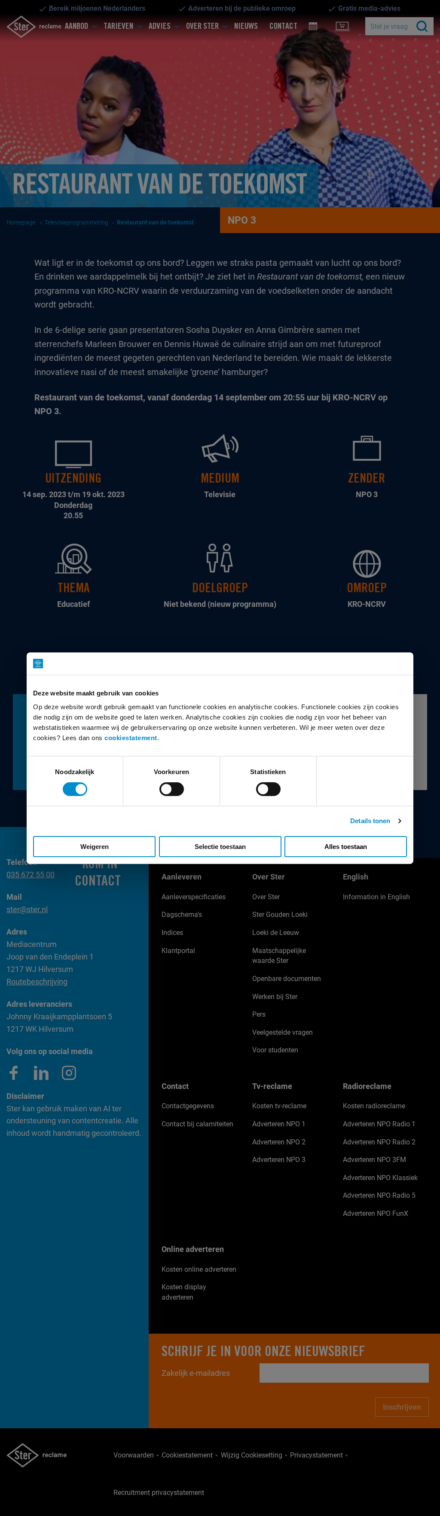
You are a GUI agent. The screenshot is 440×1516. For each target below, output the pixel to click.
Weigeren (94, 846)
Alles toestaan (345, 846)
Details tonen (370, 820)
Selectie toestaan (220, 846)
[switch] (171, 789)
